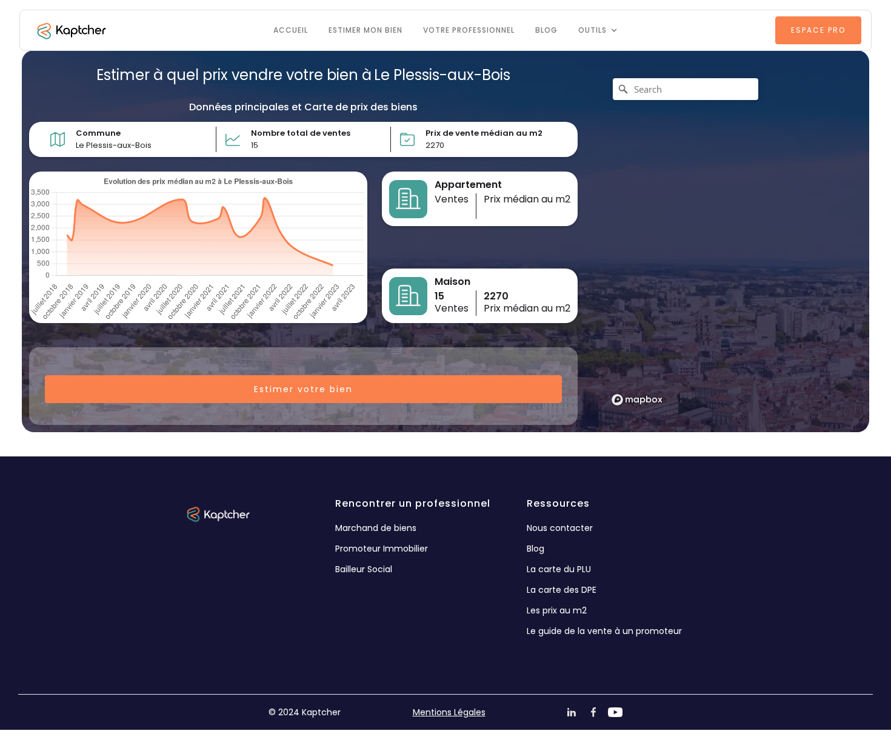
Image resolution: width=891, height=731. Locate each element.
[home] (70, 30)
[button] (598, 30)
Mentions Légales (449, 712)
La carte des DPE (561, 590)
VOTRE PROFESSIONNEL (469, 30)
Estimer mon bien (365, 30)
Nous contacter (560, 528)
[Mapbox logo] (637, 400)
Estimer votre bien (303, 389)
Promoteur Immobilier (381, 548)
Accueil (290, 30)
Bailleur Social (363, 569)
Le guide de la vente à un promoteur (604, 631)
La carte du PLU (559, 569)
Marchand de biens (375, 528)
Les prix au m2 (557, 610)
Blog (546, 30)
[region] (727, 241)
